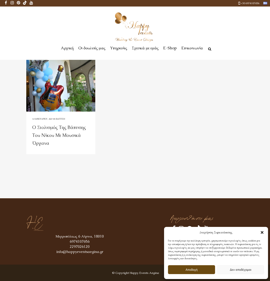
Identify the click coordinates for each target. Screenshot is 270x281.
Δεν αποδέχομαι (240, 269)
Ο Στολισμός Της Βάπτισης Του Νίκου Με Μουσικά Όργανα (59, 135)
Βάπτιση (60, 119)
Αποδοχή (191, 269)
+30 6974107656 (250, 3)
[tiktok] (25, 3)
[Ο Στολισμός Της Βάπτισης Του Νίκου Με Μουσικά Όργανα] (60, 86)
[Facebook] (6, 3)
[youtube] (31, 3)
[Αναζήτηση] (209, 48)
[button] (262, 232)
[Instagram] (12, 3)
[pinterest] (18, 3)
